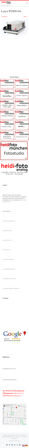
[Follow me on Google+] (14, 445)
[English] (23, 445)
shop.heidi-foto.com (7, 230)
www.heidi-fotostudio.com (9, 221)
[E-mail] (6, 445)
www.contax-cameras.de (8, 259)
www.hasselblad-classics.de (9, 269)
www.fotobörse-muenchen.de (9, 278)
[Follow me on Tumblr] (17, 445)
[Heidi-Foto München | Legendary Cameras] (6, 2)
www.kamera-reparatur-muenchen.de (11, 288)
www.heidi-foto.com (7, 240)
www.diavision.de (7, 249)
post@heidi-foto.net (9, 368)
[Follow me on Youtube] (19, 445)
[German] (26, 445)
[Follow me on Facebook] (12, 445)
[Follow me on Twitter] (9, 445)
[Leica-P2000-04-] (14, 27)
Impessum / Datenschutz (14, 440)
